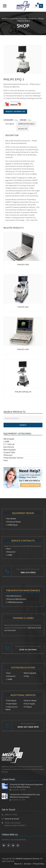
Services (27, 864)
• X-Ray (26, 676)
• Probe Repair (11, 704)
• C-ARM (8, 555)
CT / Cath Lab (9, 444)
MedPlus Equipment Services (28, 859)
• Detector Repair (30, 701)
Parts (6, 460)
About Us (18, 864)
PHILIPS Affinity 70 (23, 392)
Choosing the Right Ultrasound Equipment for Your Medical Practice (26, 786)
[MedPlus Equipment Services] (23, 6)
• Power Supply (29, 704)
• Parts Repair (10, 701)
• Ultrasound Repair (13, 522)
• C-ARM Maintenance (14, 602)
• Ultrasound (10, 552)
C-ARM (6, 442)
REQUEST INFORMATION (15, 111)
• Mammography (29, 673)
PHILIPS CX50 (23, 349)
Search (23, 425)
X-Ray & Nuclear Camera (13, 458)
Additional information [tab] (26, 124)
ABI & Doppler (9, 439)
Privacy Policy (38, 864)
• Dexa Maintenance (13, 596)
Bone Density (9, 447)
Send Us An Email (12, 819)
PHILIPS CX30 (23, 265)
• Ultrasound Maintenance (15, 599)
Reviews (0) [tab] (22, 129)
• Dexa (7, 549)
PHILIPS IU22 (23, 307)
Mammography (10, 450)
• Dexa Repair (10, 519)
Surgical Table (9, 452)
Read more (23, 259)
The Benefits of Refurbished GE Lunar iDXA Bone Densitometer (25, 796)
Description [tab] (9, 124)
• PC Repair (27, 707)
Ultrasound (8, 455)
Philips (16, 120)
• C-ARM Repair (11, 525)
